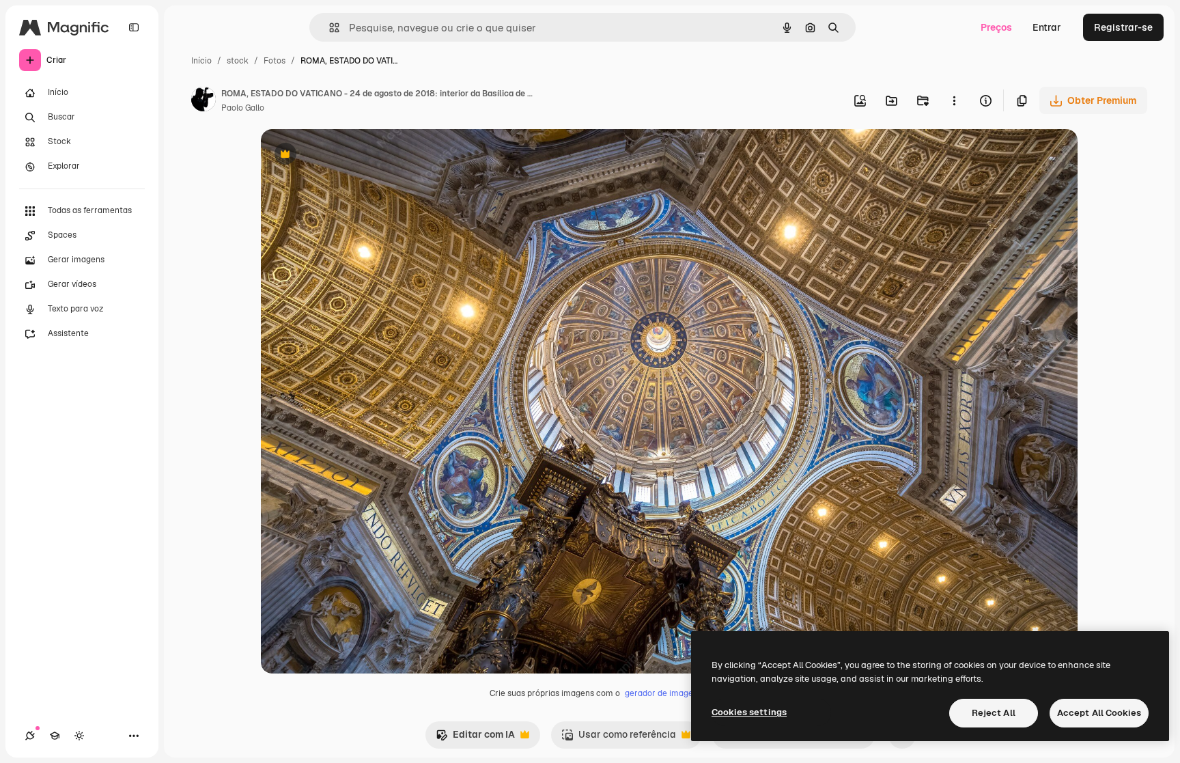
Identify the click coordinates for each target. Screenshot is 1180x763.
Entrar (1046, 27)
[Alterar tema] (79, 736)
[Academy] (55, 736)
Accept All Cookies (1099, 713)
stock (238, 60)
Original (348, 155)
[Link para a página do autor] (203, 101)
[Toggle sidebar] (134, 27)
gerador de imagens (663, 693)
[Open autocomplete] (329, 28)
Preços (996, 27)
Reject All (993, 713)
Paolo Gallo (242, 107)
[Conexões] (30, 736)
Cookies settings (749, 712)
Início (201, 60)
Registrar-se (1123, 27)
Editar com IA (475, 738)
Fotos (274, 60)
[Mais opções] (954, 100)
